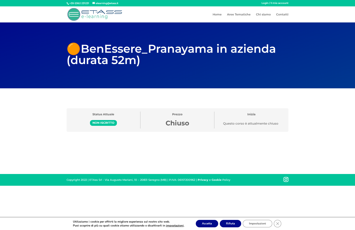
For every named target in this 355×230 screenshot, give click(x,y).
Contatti (282, 14)
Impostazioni (257, 223)
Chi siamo (263, 14)
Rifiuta (230, 223)
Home (217, 14)
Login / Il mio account (275, 3)
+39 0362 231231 (79, 3)
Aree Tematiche (239, 14)
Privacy (203, 179)
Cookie (216, 179)
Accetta (207, 223)
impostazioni (175, 225)
